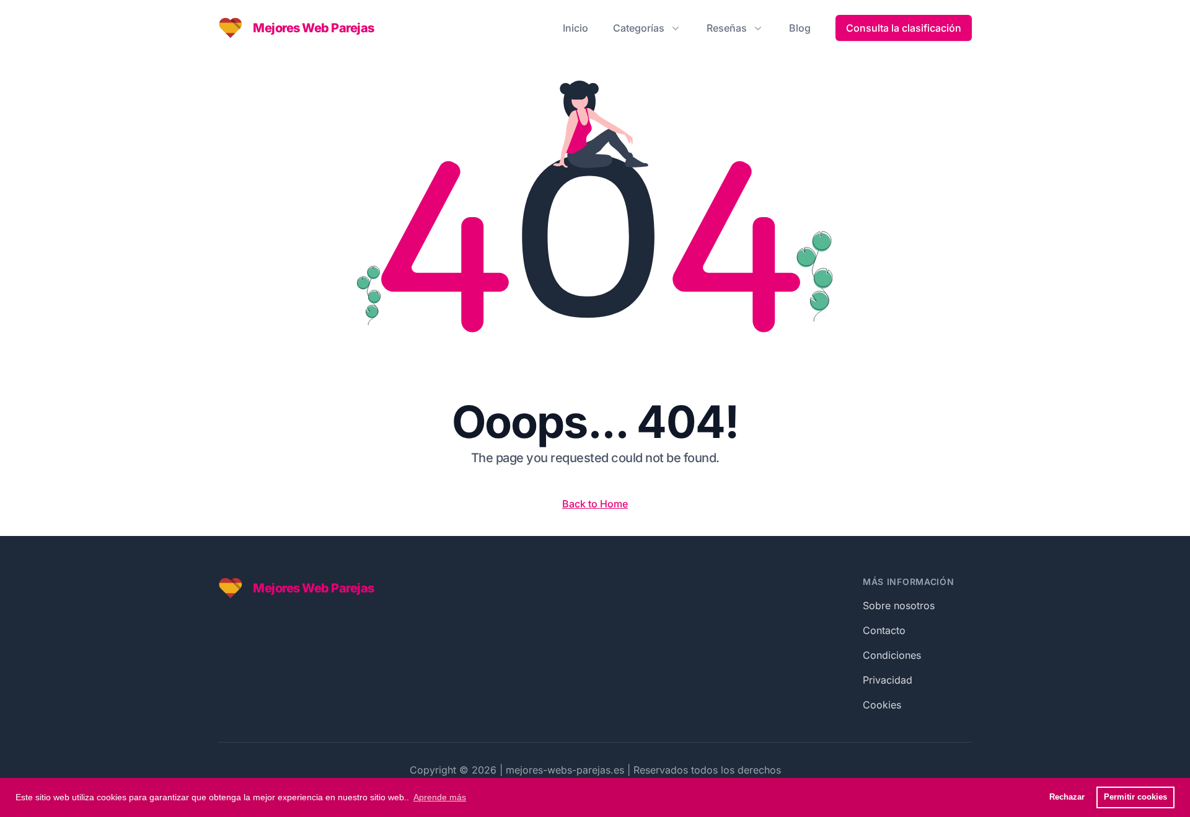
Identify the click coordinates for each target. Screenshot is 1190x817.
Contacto (884, 630)
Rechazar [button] (1067, 797)
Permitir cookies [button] (1135, 797)
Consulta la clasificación (903, 28)
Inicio (575, 28)
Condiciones (892, 655)
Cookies (882, 705)
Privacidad (887, 680)
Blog (800, 28)
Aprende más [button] (439, 797)
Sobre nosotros (899, 605)
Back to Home (595, 504)
